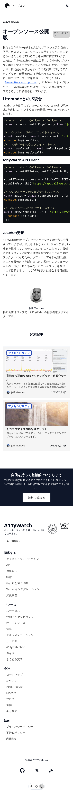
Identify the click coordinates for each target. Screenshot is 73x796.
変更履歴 (11, 595)
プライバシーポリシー (19, 726)
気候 (9, 705)
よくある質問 (14, 659)
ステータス (13, 611)
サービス (11, 641)
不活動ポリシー (15, 733)
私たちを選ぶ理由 (17, 583)
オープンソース (15, 623)
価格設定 (11, 571)
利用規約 (11, 739)
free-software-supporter (20, 82)
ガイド (10, 653)
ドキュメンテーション (19, 635)
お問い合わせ (14, 687)
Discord (11, 693)
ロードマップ (14, 675)
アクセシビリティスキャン (22, 559)
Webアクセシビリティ (20, 617)
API (8, 565)
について (11, 681)
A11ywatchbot (15, 647)
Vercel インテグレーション (22, 589)
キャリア (11, 711)
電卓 (9, 629)
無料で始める (36, 497)
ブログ (21, 6)
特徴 (9, 577)
